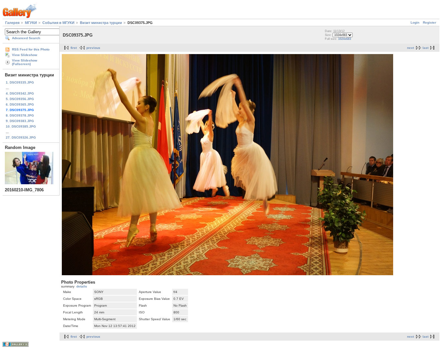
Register (429, 22)
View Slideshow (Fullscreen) (24, 62)
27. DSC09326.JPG (21, 137)
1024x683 (344, 38)
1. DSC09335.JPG (20, 82)
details (81, 286)
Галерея (12, 23)
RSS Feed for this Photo (31, 49)
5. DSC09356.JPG (20, 99)
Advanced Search (26, 38)
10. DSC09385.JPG (21, 126)
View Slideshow (24, 55)
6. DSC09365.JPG (20, 104)
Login (415, 22)
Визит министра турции (101, 23)
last (425, 48)
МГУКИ (31, 23)
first (74, 48)
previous (93, 48)
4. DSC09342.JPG (20, 93)
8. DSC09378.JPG (20, 115)
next (410, 48)
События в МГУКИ (58, 23)
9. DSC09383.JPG (20, 121)
